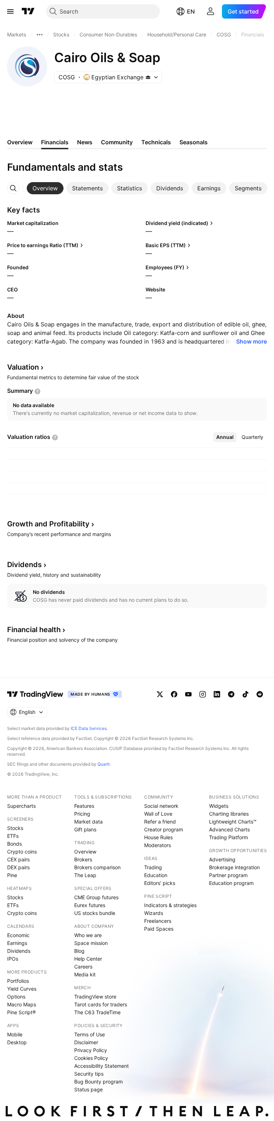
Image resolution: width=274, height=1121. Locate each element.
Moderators (157, 845)
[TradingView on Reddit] (260, 694)
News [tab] (84, 142)
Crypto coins (22, 852)
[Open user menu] (210, 11)
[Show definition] (37, 391)
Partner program (228, 875)
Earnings (17, 943)
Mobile (14, 1034)
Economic (18, 935)
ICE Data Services (89, 728)
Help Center (88, 959)
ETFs (13, 836)
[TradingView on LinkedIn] (217, 694)
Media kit (85, 974)
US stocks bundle (94, 913)
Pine (12, 875)
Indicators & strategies (170, 905)
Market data (88, 822)
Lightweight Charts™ (233, 822)
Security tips (88, 1074)
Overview (85, 852)
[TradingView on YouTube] (188, 694)
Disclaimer (86, 1042)
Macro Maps (21, 1004)
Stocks (15, 828)
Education (155, 875)
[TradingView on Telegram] (231, 694)
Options (16, 997)
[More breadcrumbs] (39, 34)
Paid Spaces (158, 929)
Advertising (222, 859)
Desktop (17, 1042)
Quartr (103, 764)
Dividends (18, 951)
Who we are (88, 935)
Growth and (48, 524)
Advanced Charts (229, 829)
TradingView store (95, 997)
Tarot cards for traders (100, 1004)
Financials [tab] (54, 142)
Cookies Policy (91, 1058)
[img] (148, 77)
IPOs (12, 959)
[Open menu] (10, 11)
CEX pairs (18, 859)
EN (191, 11)
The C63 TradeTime (97, 1012)
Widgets (218, 806)
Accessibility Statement (101, 1066)
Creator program (163, 829)
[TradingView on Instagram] (203, 694)
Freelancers (157, 921)
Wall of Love (158, 814)
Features (84, 806)
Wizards (153, 913)
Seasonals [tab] (193, 142)
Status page (88, 1089)
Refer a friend (160, 822)
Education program (231, 883)
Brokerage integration (234, 867)
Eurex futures (89, 905)
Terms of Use (89, 1034)
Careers (83, 967)
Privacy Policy (90, 1050)
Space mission (91, 943)
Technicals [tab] (156, 142)
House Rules (158, 837)
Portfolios (18, 981)
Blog (79, 951)
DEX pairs (18, 867)
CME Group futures (96, 897)
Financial (34, 629)
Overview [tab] (19, 142)
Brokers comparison (97, 867)
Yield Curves (21, 989)
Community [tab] (117, 142)
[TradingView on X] (160, 694)
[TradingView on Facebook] (174, 694)
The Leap (85, 875)
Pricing (82, 814)
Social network (161, 806)
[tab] (45, 188)
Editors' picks (159, 883)
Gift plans (85, 829)
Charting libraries (229, 814)
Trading (153, 867)
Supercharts (21, 806)
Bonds (14, 844)
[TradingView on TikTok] (245, 694)
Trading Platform (228, 837)
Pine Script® (21, 1012)
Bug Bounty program (98, 1082)
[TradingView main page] (28, 11)
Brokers (83, 859)
